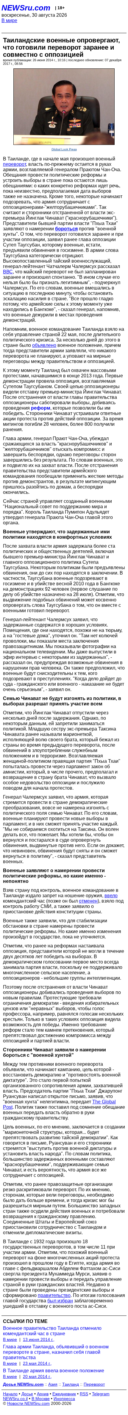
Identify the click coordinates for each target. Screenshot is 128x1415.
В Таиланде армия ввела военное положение (53, 1370)
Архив (43, 1393)
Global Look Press (64, 149)
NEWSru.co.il (15, 1398)
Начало (10, 1393)
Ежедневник (64, 1393)
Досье (27, 1393)
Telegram (101, 1393)
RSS (84, 1393)
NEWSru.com (25, 7)
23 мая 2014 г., (37, 1363)
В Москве (41, 1398)
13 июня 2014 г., (38, 1339)
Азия (52, 1384)
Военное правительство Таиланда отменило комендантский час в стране (52, 1331)
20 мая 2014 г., (37, 1376)
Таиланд (70, 1384)
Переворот (94, 1384)
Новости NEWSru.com (28, 1403)
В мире (9, 20)
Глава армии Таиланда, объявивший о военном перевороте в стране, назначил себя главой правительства (56, 1352)
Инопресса (64, 1398)
